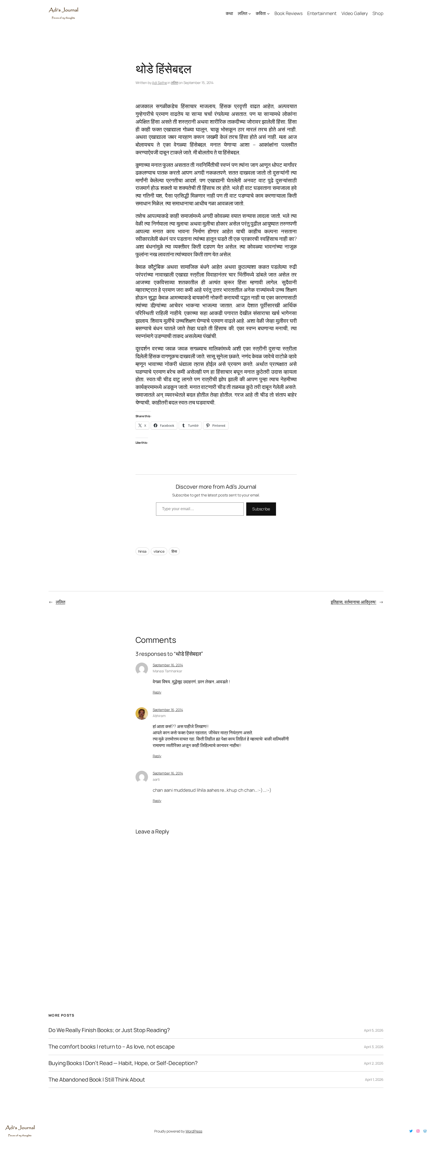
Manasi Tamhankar (167, 671)
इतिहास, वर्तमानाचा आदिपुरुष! (353, 602)
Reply (157, 692)
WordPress (194, 1131)
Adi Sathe (159, 82)
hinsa (142, 551)
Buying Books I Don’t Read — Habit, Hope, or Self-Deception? (123, 1063)
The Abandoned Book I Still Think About (96, 1080)
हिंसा (174, 551)
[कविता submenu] (268, 13)
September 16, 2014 (168, 665)
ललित (174, 82)
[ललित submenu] (249, 13)
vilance (159, 551)
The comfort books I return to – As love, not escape (111, 1047)
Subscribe (261, 509)
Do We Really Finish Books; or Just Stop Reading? (109, 1030)
